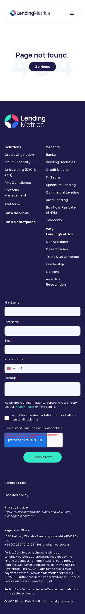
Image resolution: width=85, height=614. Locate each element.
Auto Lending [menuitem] (57, 200)
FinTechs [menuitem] (53, 177)
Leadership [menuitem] (55, 264)
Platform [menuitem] (12, 204)
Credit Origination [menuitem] (19, 154)
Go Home (42, 66)
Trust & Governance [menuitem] (62, 256)
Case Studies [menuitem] (57, 249)
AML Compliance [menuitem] (18, 182)
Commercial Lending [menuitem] (62, 192)
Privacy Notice (24, 407)
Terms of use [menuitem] (15, 483)
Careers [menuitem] (52, 271)
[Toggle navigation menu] (72, 13)
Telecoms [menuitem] (54, 220)
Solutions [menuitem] (13, 147)
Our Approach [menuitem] (57, 241)
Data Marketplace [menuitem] (20, 222)
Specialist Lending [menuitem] (61, 185)
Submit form (42, 457)
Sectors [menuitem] (53, 147)
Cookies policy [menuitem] (16, 495)
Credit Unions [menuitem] (57, 169)
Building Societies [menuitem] (60, 162)
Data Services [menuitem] (17, 213)
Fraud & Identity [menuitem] (17, 162)
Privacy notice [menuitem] (16, 507)
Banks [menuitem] (51, 154)
